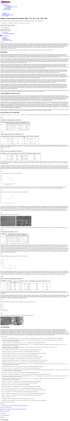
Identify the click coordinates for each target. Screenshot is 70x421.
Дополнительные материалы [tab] (7, 40)
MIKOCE (6, 32)
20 (39, 77)
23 (37, 82)
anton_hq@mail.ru (6, 27)
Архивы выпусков (8, 7)
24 (53, 82)
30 (43, 106)
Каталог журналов (8, 5)
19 (28, 77)
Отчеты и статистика (7, 9)
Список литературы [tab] (5, 39)
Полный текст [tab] (4, 38)
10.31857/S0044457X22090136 (9, 33)
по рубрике (15, 6)
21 (15, 82)
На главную (2, 0)
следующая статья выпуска (5, 405)
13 (58, 72)
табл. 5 (2, 273)
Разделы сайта (5, 4)
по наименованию (10, 6)
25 (54, 85)
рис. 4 (26, 251)
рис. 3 (66, 210)
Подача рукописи (8, 8)
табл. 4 (66, 227)
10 (46, 69)
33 (16, 292)
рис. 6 (25, 297)
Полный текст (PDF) (5, 35)
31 (27, 168)
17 (26, 76)
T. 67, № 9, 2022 (5, 15)
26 (4, 86)
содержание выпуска (23, 405)
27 (13, 86)
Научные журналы (3, 3)
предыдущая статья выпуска (15, 405)
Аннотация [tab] (4, 37)
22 (24, 82)
